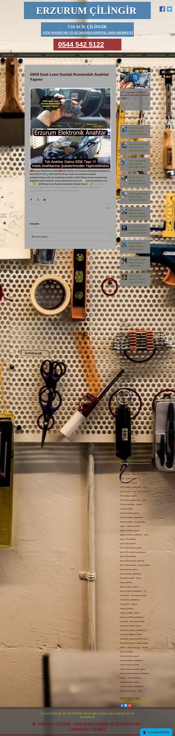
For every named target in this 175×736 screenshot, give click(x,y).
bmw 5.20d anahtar (128, 565)
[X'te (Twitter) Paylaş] (38, 199)
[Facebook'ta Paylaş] (31, 199)
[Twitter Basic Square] (125, 705)
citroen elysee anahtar (129, 665)
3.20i (145, 487)
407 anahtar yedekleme (130, 500)
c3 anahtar (124, 595)
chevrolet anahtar (137, 621)
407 (134, 491)
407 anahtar (143, 491)
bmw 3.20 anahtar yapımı (131, 548)
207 (133, 474)
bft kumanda (139, 522)
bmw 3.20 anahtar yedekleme (133, 552)
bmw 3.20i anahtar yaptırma (132, 561)
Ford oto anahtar (127, 504)
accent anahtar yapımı (129, 513)
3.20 (122, 478)
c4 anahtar (124, 604)
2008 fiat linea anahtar (129, 465)
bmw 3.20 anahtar (128, 543)
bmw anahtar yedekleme (130, 574)
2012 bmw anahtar (128, 470)
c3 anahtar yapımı (138, 595)
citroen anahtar (126, 652)
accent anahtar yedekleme (131, 517)
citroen (145, 647)
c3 (145, 591)
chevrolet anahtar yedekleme (132, 630)
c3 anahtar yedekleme (129, 600)
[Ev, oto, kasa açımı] (169, 9)
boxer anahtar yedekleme (131, 591)
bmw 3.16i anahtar (128, 539)
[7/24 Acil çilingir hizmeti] (162, 9)
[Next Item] (146, 80)
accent (139, 504)
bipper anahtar (133, 526)
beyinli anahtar (126, 522)
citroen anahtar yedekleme (131, 660)
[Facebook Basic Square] (121, 705)
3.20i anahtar (126, 491)
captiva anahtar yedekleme (131, 617)
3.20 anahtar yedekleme (130, 487)
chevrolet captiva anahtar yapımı (134, 639)
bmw (146, 535)
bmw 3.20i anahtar (128, 556)
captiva (134, 604)
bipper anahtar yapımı (129, 530)
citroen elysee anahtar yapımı (132, 669)
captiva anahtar (126, 608)
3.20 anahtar (131, 478)
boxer (138, 578)
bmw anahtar (144, 565)
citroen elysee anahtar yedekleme (134, 673)
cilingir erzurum (133, 647)
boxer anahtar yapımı (129, 587)
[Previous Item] (124, 80)
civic (139, 691)
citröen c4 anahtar (128, 691)
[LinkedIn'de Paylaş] (44, 199)
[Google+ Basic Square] (129, 705)
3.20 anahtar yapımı (128, 483)
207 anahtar (142, 474)
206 (139, 470)
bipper (123, 526)
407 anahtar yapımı (128, 496)
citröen (123, 678)
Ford (144, 500)
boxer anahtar (126, 582)
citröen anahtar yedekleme (131, 686)
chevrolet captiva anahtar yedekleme (135, 643)
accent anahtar (126, 509)
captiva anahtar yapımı (130, 613)
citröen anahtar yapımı (129, 682)
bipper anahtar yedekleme (131, 535)
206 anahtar (125, 474)
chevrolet (124, 621)
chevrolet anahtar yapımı (130, 626)
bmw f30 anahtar (127, 578)
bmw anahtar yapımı (129, 569)
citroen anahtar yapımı (129, 656)
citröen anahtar (134, 678)
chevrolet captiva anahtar (131, 634)
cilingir (123, 647)
